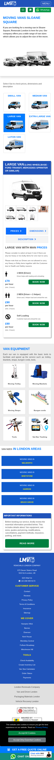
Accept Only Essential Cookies (27, 740)
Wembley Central (27, 641)
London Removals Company (27, 687)
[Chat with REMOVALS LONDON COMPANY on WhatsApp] (14, 756)
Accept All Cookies (27, 733)
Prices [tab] (15, 231)
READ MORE (27, 543)
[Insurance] (27, 721)
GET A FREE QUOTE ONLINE (29, 749)
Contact (27, 591)
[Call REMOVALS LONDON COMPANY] (30, 10)
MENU (46, 3)
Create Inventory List (27, 665)
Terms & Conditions (27, 604)
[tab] (10, 209)
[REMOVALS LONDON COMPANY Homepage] (10, 3)
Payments (27, 678)
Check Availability (27, 660)
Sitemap (27, 613)
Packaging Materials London (27, 697)
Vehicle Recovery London (27, 701)
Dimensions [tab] (37, 231)
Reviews (27, 596)
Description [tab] (26, 239)
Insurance (27, 608)
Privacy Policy (42, 727)
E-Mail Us (28, 578)
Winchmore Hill (27, 649)
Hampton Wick (27, 624)
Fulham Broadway (27, 645)
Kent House (27, 637)
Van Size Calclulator (27, 669)
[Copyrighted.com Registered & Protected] (27, 711)
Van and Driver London (27, 692)
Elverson (27, 632)
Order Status (27, 673)
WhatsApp (45, 10)
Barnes (27, 628)
